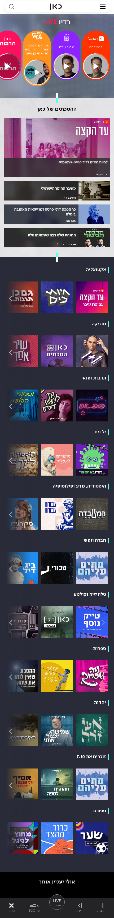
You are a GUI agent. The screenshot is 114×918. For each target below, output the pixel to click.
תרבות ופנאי (93, 378)
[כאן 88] (66, 37)
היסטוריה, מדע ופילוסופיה (79, 486)
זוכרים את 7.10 (91, 756)
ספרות (99, 648)
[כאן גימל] (37, 35)
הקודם (103, 298)
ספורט (99, 811)
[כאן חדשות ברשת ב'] (96, 39)
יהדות (100, 702)
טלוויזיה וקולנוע (89, 594)
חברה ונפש (95, 540)
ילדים (100, 432)
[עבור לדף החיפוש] (11, 7)
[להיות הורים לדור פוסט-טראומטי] (57, 147)
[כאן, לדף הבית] (56, 7)
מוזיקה (99, 324)
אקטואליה (96, 269)
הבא (10, 298)
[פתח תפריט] (103, 6)
